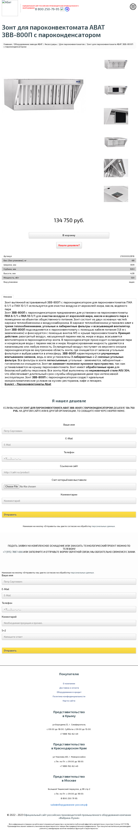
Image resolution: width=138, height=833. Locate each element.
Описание (7, 297)
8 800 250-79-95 (47, 9)
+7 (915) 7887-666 (13, 551)
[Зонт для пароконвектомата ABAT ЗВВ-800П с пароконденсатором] (116, 64)
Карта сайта (69, 700)
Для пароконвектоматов (72, 44)
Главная (8, 44)
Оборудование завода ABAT (28, 44)
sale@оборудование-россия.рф (69, 804)
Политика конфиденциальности (69, 696)
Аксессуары (51, 44)
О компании (69, 683)
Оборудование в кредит (69, 692)
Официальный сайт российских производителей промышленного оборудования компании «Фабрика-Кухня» (77, 816)
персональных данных (103, 526)
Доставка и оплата (69, 687)
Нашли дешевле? (69, 245)
